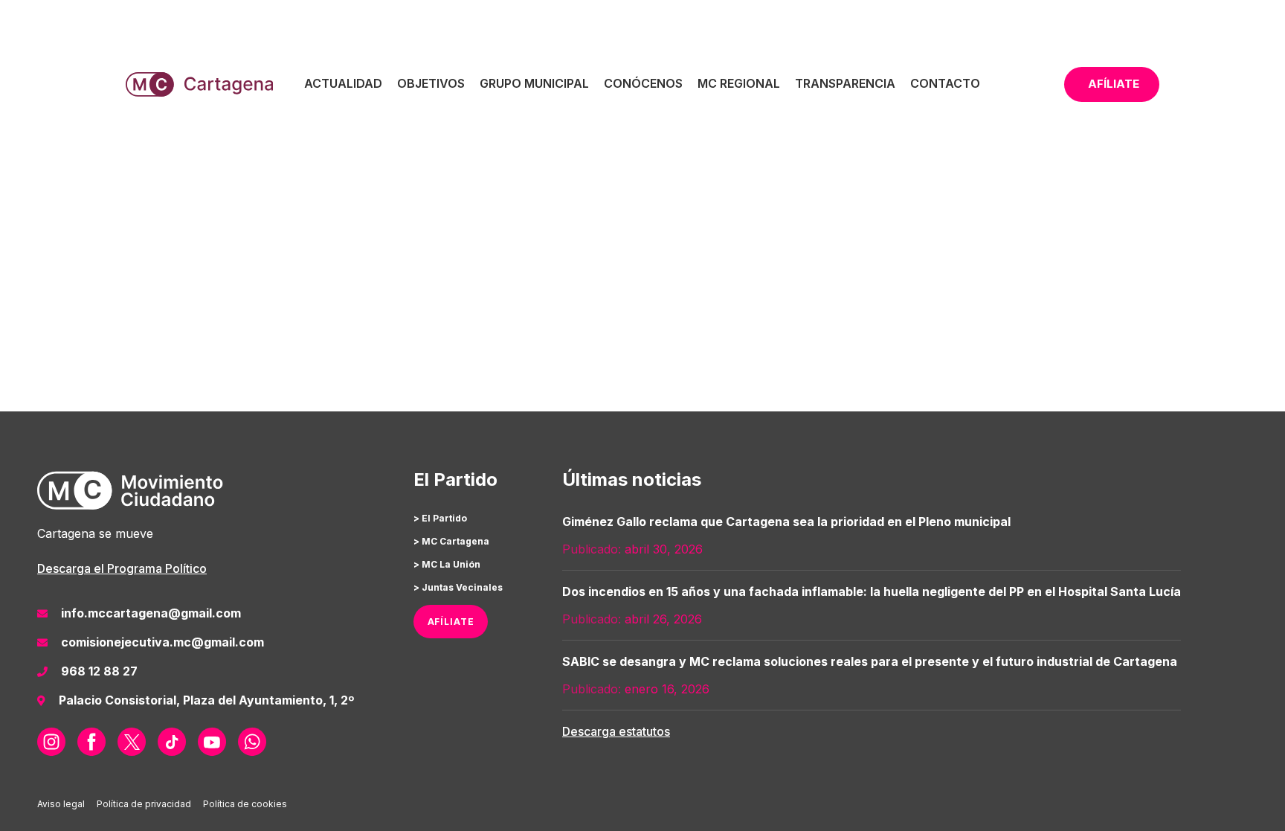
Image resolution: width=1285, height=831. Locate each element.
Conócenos (643, 83)
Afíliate (1113, 84)
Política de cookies (245, 803)
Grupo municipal (534, 83)
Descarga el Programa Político (122, 568)
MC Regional (739, 83)
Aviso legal (61, 803)
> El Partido (440, 518)
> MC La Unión (446, 564)
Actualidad (343, 83)
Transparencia (845, 83)
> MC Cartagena (451, 541)
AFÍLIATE (451, 621)
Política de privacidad (144, 803)
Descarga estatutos (616, 731)
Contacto (945, 83)
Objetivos (431, 83)
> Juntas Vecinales (458, 587)
